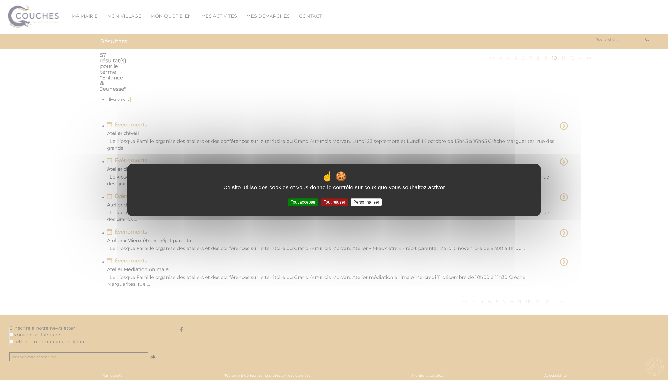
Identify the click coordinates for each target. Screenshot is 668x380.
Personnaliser (366, 202)
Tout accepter (303, 202)
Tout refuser (334, 202)
